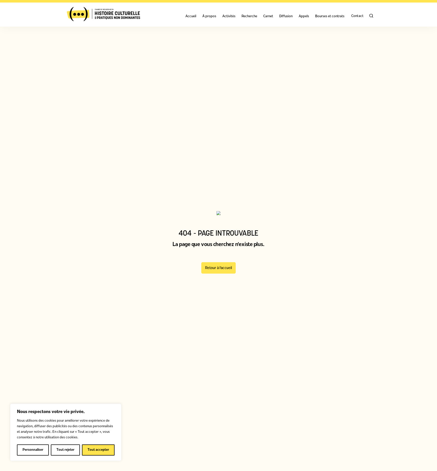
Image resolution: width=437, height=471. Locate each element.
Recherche (249, 16)
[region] (65, 432)
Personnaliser (33, 450)
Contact (357, 16)
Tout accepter (98, 450)
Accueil (190, 16)
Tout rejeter (65, 450)
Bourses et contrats (329, 16)
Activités (228, 16)
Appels (304, 16)
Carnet (268, 16)
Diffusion (286, 16)
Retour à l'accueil (218, 268)
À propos (209, 16)
